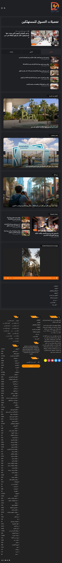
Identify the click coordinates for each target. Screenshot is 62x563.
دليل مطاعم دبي (16, 333)
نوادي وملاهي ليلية (13, 479)
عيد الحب (15, 388)
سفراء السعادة (15, 533)
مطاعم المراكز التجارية (12, 449)
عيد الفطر (15, 391)
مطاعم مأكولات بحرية (12, 463)
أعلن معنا (54, 304)
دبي (12, 330)
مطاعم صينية (14, 458)
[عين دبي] (55, 8)
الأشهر (31, 52)
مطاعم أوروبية (14, 444)
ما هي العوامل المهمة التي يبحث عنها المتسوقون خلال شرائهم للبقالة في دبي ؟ (16, 35)
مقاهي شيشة (14, 477)
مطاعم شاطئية (14, 454)
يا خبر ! (17, 551)
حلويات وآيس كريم (13, 430)
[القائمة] (2, 8)
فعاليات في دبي (9, 335)
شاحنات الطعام (14, 435)
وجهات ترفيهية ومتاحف (12, 512)
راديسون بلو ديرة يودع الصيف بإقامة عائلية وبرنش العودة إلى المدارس (34, 57)
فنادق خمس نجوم (13, 416)
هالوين (16, 405)
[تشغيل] (56, 278)
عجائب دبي (16, 540)
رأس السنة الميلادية (13, 379)
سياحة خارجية (15, 535)
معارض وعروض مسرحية (11, 398)
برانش (16, 428)
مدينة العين (15, 351)
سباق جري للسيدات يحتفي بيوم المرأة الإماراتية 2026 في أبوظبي (34, 77)
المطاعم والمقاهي (54, 290)
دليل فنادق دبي (6, 330)
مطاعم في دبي (16, 341)
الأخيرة (51, 52)
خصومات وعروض (15, 521)
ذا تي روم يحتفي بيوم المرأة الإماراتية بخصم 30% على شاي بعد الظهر (34, 70)
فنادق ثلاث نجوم (13, 414)
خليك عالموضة (15, 523)
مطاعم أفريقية (14, 440)
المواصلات (16, 481)
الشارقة (17, 365)
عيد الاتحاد (15, 384)
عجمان (17, 542)
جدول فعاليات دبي (6, 328)
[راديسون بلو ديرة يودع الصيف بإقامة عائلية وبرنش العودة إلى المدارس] (54, 59)
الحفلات (15, 374)
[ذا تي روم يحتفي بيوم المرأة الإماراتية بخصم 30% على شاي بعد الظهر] (54, 73)
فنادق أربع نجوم (14, 409)
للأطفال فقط (14, 505)
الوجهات (56, 293)
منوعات (17, 549)
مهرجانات (15, 402)
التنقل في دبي (14, 484)
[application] (31, 264)
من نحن (54, 300)
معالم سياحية (14, 509)
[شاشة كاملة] (5, 278)
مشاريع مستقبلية (54, 297)
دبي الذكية (16, 526)
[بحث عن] (4, 8)
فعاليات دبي (16, 335)
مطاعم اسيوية (14, 447)
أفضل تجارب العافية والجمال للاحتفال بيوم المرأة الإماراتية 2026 (40, 127)
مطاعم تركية (14, 451)
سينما (16, 502)
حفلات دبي (17, 330)
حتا (18, 519)
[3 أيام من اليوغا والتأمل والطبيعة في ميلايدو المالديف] (54, 86)
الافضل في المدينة (53, 295)
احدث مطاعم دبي (15, 325)
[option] (31, 113)
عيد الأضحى (14, 381)
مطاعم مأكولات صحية (12, 465)
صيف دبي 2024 (15, 537)
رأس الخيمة (16, 528)
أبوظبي (17, 320)
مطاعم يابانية (14, 472)
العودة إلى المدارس (13, 377)
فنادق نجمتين (14, 421)
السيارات (15, 489)
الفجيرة (17, 367)
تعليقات (11, 52)
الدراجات (15, 486)
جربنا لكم (17, 516)
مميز (17, 547)
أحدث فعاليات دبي (15, 323)
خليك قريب (52, 302)
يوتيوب (16, 360)
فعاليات (8, 333)
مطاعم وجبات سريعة (12, 470)
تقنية (18, 514)
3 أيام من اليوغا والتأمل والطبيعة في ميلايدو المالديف (37, 84)
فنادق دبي (17, 338)
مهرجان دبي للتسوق (13, 400)
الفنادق (56, 288)
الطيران (15, 491)
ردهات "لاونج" (14, 433)
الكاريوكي (15, 426)
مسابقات (15, 358)
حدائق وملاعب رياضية (12, 498)
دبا (16, 370)
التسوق (15, 495)
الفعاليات (56, 286)
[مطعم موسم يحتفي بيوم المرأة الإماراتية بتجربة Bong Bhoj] (54, 66)
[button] (31, 264)
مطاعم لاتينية (14, 461)
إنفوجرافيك (16, 353)
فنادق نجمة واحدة (13, 419)
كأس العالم (15, 395)
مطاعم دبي (11, 338)
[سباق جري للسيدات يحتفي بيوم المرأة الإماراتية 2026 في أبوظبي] (54, 79)
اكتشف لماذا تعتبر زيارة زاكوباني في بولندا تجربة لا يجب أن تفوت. (40, 205)
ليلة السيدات (14, 437)
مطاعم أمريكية (14, 442)
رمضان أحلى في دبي (14, 530)
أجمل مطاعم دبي (10, 320)
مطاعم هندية (14, 468)
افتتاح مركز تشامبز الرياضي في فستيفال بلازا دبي (44, 166)
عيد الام (15, 386)
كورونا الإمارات (15, 544)
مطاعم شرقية (14, 456)
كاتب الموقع (25, 31)
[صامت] (8, 278)
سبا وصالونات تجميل (12, 500)
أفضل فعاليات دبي (6, 323)
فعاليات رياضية (14, 393)
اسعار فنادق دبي (7, 325)
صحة (16, 554)
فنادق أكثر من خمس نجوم (11, 412)
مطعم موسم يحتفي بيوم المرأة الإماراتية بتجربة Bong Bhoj (36, 64)
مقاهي (16, 475)
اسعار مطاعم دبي (15, 328)
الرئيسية (17, 362)
